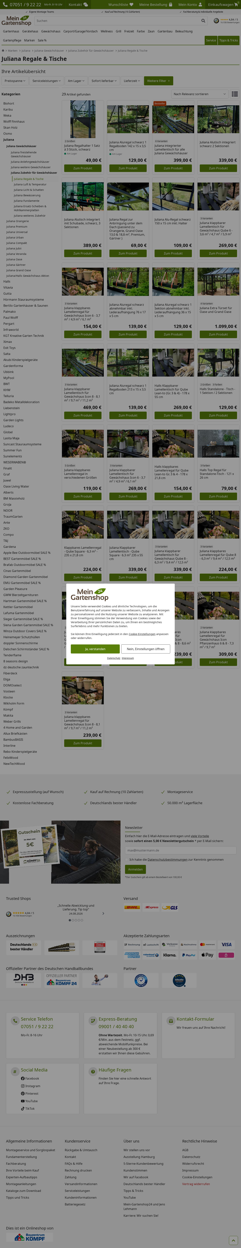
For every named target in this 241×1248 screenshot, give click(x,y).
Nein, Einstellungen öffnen (146, 649)
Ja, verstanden (95, 649)
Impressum (128, 658)
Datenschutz (113, 658)
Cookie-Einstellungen (142, 634)
